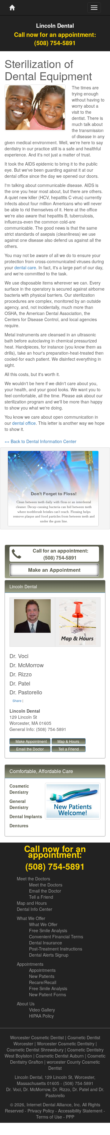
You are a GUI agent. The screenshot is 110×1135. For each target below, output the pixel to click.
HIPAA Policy (41, 1016)
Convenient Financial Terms (56, 936)
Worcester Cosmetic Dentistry (65, 1043)
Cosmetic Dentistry (19, 789)
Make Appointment (31, 741)
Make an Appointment (54, 569)
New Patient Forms (47, 994)
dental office (24, 423)
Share (17, 700)
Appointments (30, 964)
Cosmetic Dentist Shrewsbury (35, 1050)
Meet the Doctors (33, 878)
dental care (25, 267)
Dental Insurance (45, 943)
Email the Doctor (30, 748)
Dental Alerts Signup (48, 955)
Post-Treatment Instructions (55, 949)
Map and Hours (32, 903)
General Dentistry (18, 804)
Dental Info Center (34, 909)
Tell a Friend (68, 748)
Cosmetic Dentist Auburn (60, 1056)
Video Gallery (42, 1010)
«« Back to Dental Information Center (40, 441)
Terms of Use (49, 1117)
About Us (26, 1004)
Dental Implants (25, 816)
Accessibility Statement (80, 1111)
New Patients (41, 976)
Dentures (18, 825)
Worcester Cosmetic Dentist (37, 1037)
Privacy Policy (41, 1111)
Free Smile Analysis (48, 930)
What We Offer (31, 918)
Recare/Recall (42, 982)
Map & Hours (68, 741)
